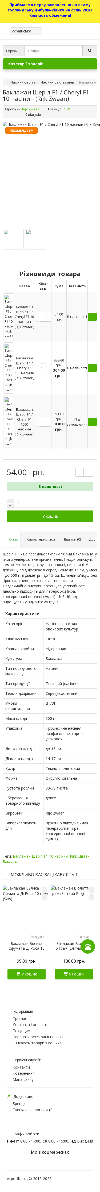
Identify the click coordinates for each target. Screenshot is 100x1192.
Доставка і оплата (29, 1024)
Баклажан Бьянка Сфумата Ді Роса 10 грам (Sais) (27, 948)
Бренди (19, 1103)
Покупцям (21, 1030)
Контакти (21, 1067)
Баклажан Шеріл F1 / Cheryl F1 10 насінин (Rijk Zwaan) (24, 316)
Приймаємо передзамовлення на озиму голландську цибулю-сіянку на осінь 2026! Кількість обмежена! (50, 10)
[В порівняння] (44, 897)
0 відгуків (33, 114)
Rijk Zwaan (31, 109)
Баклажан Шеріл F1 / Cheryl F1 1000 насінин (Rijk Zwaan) (24, 422)
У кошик (50, 516)
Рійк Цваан (80, 856)
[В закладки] (44, 890)
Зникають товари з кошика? (38, 1042)
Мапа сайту (23, 1079)
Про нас (20, 1018)
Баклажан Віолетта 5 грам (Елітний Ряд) (74, 946)
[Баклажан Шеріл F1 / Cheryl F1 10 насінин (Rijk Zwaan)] (13, 239)
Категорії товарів (25, 63)
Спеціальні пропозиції (32, 1109)
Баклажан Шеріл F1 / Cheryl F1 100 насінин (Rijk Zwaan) (24, 368)
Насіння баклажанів (57, 82)
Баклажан (12, 861)
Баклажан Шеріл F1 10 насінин (40, 856)
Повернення (24, 1073)
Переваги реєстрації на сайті (39, 1036)
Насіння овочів (23, 82)
